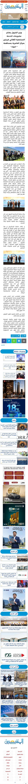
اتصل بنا (20, 774)
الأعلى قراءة (14, 667)
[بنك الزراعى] (14, 515)
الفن (20, 766)
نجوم (4, 22)
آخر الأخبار (14, 551)
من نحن (8, 768)
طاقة (22, 27)
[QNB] (14, 537)
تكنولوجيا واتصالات (8, 757)
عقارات (20, 760)
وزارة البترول (14, 336)
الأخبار (22, 22)
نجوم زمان (8, 760)
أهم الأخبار (14, 613)
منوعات (8, 766)
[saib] (14, 389)
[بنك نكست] (14, 408)
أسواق (8, 22)
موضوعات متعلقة (20, 351)
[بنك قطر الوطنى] (14, 600)
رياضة (20, 763)
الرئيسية (20, 751)
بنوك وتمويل (15, 22)
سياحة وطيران (20, 768)
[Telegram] (19, 341)
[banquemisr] (14, 475)
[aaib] (14, 16)
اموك (22, 336)
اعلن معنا (20, 771)
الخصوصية (8, 771)
